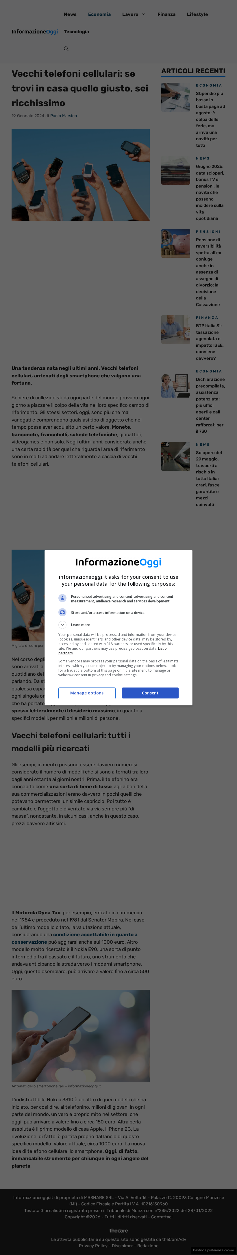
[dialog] (118, 627)
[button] (118, 625)
